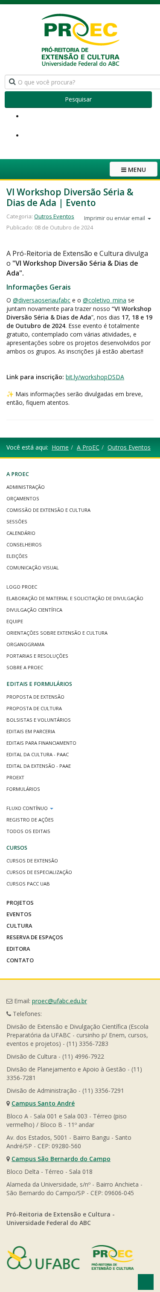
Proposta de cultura (34, 708)
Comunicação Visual (32, 567)
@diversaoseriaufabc (41, 300)
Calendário (20, 533)
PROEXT (15, 777)
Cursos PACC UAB (28, 883)
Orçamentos (22, 498)
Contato (20, 960)
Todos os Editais (28, 831)
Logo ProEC (21, 587)
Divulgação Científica (34, 610)
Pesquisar (78, 99)
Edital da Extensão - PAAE (38, 766)
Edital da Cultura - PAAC (37, 754)
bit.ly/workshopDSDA (95, 377)
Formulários (23, 789)
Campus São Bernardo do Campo (61, 1159)
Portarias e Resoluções (37, 656)
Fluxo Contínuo (27, 808)
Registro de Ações (30, 819)
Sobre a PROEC (24, 667)
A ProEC (88, 447)
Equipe (14, 621)
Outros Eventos (54, 216)
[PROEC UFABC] (80, 39)
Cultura (19, 925)
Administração (25, 487)
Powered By (70, 1257)
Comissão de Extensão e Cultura (48, 510)
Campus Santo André (43, 1103)
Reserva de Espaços (34, 937)
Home (60, 447)
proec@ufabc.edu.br (59, 1001)
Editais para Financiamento (41, 743)
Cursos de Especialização (39, 872)
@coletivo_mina (104, 300)
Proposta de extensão (35, 697)
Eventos (19, 914)
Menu (136, 169)
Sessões (16, 521)
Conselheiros (24, 544)
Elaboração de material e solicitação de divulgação (74, 598)
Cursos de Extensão (32, 860)
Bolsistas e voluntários (38, 720)
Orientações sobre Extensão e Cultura (57, 633)
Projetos (20, 902)
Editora (18, 948)
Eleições (17, 556)
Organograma (25, 644)
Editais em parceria (30, 731)
